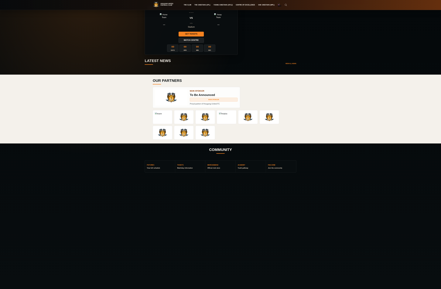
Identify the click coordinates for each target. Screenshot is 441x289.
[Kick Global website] (184, 117)
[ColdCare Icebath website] (248, 117)
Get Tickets (191, 34)
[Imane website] (162, 117)
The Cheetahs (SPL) (202, 5)
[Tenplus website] (226, 117)
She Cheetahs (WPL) (266, 5)
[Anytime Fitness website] (205, 117)
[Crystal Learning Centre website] (162, 133)
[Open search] (286, 5)
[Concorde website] (205, 133)
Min (197, 50)
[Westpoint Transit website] (269, 117)
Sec (209, 50)
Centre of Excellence (245, 5)
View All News (290, 63)
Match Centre (191, 40)
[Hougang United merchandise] (279, 5)
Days (173, 50)
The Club (187, 5)
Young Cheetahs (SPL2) (223, 5)
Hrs (185, 50)
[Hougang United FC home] (164, 4)
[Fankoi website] (184, 133)
